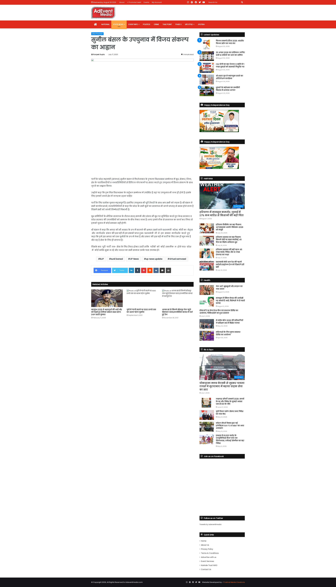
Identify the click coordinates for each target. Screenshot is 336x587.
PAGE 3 (178, 24)
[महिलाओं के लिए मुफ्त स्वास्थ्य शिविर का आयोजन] (207, 336)
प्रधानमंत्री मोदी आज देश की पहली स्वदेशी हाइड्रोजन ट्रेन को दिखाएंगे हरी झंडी (230, 264)
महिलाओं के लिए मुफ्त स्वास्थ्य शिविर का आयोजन (228, 333)
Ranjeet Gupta (99, 54)
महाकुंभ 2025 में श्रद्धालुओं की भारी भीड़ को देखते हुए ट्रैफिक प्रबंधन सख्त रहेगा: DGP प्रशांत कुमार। (106, 312)
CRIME (156, 24)
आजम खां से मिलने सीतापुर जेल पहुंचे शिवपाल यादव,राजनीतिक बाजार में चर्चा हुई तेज (177, 312)
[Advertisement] (142, 155)
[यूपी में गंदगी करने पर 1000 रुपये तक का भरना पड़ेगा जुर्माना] (142, 298)
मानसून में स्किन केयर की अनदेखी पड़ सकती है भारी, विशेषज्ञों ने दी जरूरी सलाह (230, 300)
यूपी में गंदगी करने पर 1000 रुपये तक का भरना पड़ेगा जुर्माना (141, 310)
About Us (205, 545)
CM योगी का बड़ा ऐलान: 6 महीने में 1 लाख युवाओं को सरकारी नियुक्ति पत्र (230, 65)
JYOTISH (201, 24)
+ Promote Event (134, 2)
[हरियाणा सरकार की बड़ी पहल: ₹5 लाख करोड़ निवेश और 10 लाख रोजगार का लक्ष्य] (207, 253)
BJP (102, 258)
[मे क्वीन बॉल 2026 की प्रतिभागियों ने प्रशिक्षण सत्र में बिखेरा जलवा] (207, 324)
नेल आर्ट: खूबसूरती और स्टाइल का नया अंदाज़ (229, 287)
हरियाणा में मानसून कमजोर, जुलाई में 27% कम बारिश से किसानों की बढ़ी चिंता (222, 213)
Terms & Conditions (210, 553)
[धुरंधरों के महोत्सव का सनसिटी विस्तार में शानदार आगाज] (207, 91)
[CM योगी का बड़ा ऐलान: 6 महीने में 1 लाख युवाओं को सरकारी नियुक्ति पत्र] (207, 68)
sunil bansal (117, 258)
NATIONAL (105, 24)
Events (146, 2)
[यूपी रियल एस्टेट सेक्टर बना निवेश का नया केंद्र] (207, 415)
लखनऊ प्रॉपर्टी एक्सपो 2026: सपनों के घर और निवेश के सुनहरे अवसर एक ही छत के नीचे (230, 401)
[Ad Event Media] (103, 13)
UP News (134, 258)
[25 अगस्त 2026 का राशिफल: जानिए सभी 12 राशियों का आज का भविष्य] (207, 56)
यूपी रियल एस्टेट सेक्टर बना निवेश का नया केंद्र (229, 412)
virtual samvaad (177, 258)
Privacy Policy (207, 549)
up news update (154, 258)
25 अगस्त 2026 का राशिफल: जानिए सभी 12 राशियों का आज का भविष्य (230, 53)
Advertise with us (208, 557)
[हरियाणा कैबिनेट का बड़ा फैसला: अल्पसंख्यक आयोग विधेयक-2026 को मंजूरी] (207, 228)
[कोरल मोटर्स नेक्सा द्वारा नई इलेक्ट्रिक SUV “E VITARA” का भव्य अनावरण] (207, 427)
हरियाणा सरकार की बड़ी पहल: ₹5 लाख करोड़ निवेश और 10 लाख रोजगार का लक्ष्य (229, 252)
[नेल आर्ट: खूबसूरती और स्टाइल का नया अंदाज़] (207, 290)
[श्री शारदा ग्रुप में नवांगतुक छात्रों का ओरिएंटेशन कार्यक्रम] (207, 79)
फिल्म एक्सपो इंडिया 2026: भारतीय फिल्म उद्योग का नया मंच (230, 42)
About (121, 2)
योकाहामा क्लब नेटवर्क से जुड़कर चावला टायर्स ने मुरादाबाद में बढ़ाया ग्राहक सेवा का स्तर (222, 386)
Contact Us (206, 569)
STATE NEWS (118, 24)
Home (203, 541)
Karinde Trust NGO (209, 565)
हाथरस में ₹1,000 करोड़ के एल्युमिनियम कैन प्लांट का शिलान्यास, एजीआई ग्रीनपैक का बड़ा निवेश (230, 439)
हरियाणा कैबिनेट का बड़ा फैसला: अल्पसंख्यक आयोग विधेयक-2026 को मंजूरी (229, 227)
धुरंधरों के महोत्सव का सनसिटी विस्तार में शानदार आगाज (228, 88)
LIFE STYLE (189, 24)
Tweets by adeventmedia (210, 524)
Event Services (207, 561)
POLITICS (146, 24)
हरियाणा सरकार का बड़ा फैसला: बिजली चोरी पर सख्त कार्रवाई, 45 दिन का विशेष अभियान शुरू (229, 239)
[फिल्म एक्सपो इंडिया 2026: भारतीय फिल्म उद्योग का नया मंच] (207, 44)
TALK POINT (167, 24)
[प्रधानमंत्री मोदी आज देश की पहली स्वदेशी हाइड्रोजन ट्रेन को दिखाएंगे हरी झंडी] (207, 266)
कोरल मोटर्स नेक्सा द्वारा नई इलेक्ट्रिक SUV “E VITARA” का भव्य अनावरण (230, 425)
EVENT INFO (133, 24)
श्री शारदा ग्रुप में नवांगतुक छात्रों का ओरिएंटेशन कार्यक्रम (229, 77)
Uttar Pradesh (97, 34)
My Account (157, 2)
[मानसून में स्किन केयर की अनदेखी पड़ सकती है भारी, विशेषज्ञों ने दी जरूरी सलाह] (207, 302)
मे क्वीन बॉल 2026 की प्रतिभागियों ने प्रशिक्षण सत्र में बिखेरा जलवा (229, 321)
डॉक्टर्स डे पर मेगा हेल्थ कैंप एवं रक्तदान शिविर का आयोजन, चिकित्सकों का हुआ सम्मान (219, 311)
